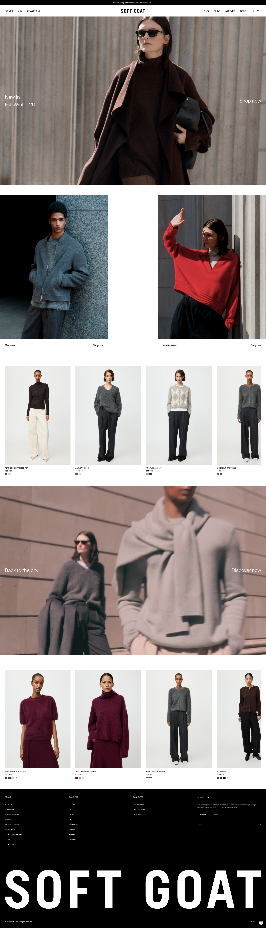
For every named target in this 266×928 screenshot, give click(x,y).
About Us (8, 804)
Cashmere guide (139, 809)
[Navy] (150, 474)
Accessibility (9, 844)
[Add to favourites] (70, 468)
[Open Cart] (258, 11)
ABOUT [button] (217, 11)
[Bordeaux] (6, 778)
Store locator (73, 824)
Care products (138, 814)
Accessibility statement (13, 834)
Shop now (98, 345)
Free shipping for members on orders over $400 (133, 2)
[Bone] (9, 474)
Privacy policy (10, 829)
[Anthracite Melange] (76, 474)
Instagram (73, 829)
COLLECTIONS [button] (33, 11)
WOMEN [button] (9, 11)
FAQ (70, 819)
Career (71, 814)
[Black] (224, 778)
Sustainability (9, 809)
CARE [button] (206, 11)
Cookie (7, 839)
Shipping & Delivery (12, 814)
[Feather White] (80, 474)
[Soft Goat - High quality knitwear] (133, 11)
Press (71, 809)
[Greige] (147, 474)
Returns (8, 819)
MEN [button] (20, 11)
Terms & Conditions (12, 824)
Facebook (72, 839)
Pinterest (72, 834)
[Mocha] (6, 474)
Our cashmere (138, 804)
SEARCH (243, 11)
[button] (261, 922)
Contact (72, 804)
